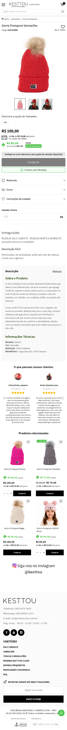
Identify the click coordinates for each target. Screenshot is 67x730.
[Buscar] (62, 11)
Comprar (34, 162)
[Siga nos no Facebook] (6, 632)
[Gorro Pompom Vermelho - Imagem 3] (47, 104)
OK (61, 216)
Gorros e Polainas (29, 19)
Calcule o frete (9, 210)
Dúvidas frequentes (14, 665)
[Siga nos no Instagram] (21, 632)
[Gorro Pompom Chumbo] (50, 467)
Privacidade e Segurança (16, 670)
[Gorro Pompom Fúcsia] (17, 467)
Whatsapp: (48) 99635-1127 (18, 613)
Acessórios (15, 19)
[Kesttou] (18, 4)
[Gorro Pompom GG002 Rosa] (50, 526)
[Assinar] (33, 699)
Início (6, 19)
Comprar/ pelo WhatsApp (35, 170)
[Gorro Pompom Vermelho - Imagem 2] (33, 104)
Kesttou (62, 30)
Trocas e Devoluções (14, 656)
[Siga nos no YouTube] (14, 632)
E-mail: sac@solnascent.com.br (20, 618)
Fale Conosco (10, 647)
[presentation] (4, 398)
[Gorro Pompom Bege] (17, 526)
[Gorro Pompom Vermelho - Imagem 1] (20, 104)
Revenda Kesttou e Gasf (16, 661)
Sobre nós (8, 652)
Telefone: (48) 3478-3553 (17, 608)
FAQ (5, 674)
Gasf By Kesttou (34, 4)
